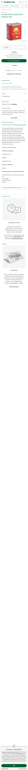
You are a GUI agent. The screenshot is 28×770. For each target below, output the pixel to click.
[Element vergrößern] (25, 41)
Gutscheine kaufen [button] (14, 286)
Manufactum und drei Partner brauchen (10, 752)
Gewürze (9, 9)
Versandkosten (20, 55)
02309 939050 (17, 236)
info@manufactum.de (17, 238)
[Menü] (2, 2)
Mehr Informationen (23, 768)
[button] (25, 21)
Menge (6, 47)
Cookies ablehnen (4, 768)
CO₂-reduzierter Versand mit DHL (14, 57)
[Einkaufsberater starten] (25, 5)
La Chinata (14, 104)
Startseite (3, 9)
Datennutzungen (20, 753)
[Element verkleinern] (23, 41)
